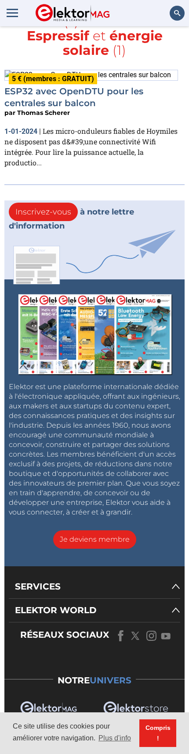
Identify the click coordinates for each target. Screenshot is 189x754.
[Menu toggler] (12, 12)
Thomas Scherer (43, 113)
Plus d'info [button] (114, 738)
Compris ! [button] (158, 733)
